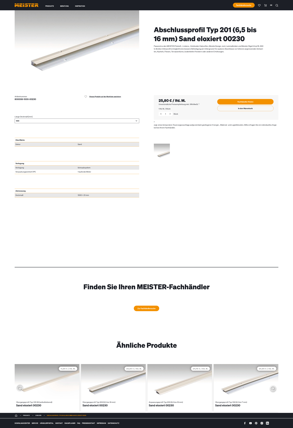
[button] (77, 121)
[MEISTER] (16, 415)
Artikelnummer (21, 96)
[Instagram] (261, 423)
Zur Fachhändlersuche (146, 308)
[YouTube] (250, 423)
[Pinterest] (256, 423)
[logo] (26, 5)
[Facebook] (244, 423)
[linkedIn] (267, 423)
